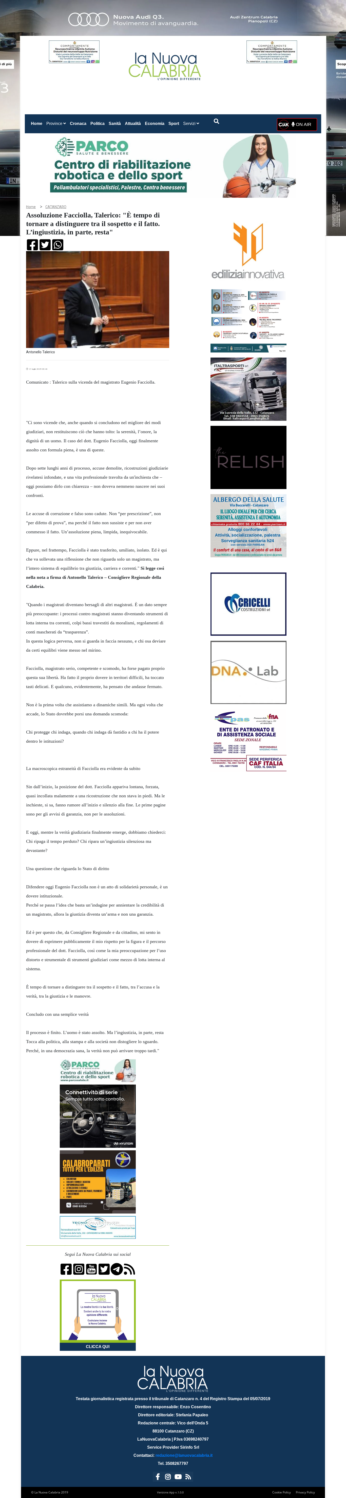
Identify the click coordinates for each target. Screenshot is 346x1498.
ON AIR (303, 124)
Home (37, 123)
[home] (165, 64)
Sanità (115, 123)
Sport (173, 123)
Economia (154, 123)
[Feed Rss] (188, 1477)
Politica (97, 123)
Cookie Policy (281, 1492)
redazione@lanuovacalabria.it (184, 1455)
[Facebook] (158, 1477)
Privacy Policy (305, 1492)
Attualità (133, 123)
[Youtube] (178, 1477)
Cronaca (78, 123)
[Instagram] (168, 1477)
